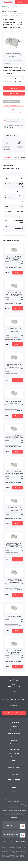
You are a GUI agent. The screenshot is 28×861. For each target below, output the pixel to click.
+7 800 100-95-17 (8, 3)
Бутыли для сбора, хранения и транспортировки (6, 147)
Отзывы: (5, 79)
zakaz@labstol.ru (14, 693)
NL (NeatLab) (21, 82)
